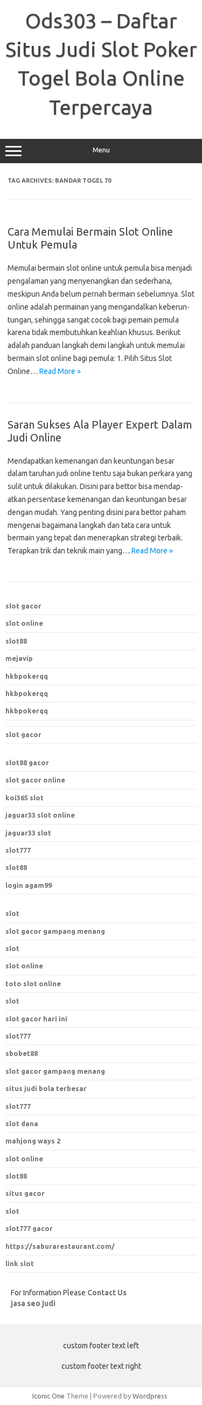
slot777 (18, 850)
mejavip (19, 658)
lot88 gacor (27, 762)
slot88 (16, 641)
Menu (101, 150)
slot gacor (23, 606)
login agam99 (28, 885)
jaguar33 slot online (40, 815)
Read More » (60, 371)
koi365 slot (24, 797)
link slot (19, 1263)
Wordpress (150, 1396)
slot (12, 913)
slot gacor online (35, 780)
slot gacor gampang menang (55, 931)
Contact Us (107, 1292)
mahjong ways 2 (32, 1141)
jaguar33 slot (28, 833)
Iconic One (48, 1396)
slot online (24, 623)
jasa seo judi (33, 1303)
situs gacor (25, 1193)
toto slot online (33, 983)
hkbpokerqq (26, 676)
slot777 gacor (29, 1228)
